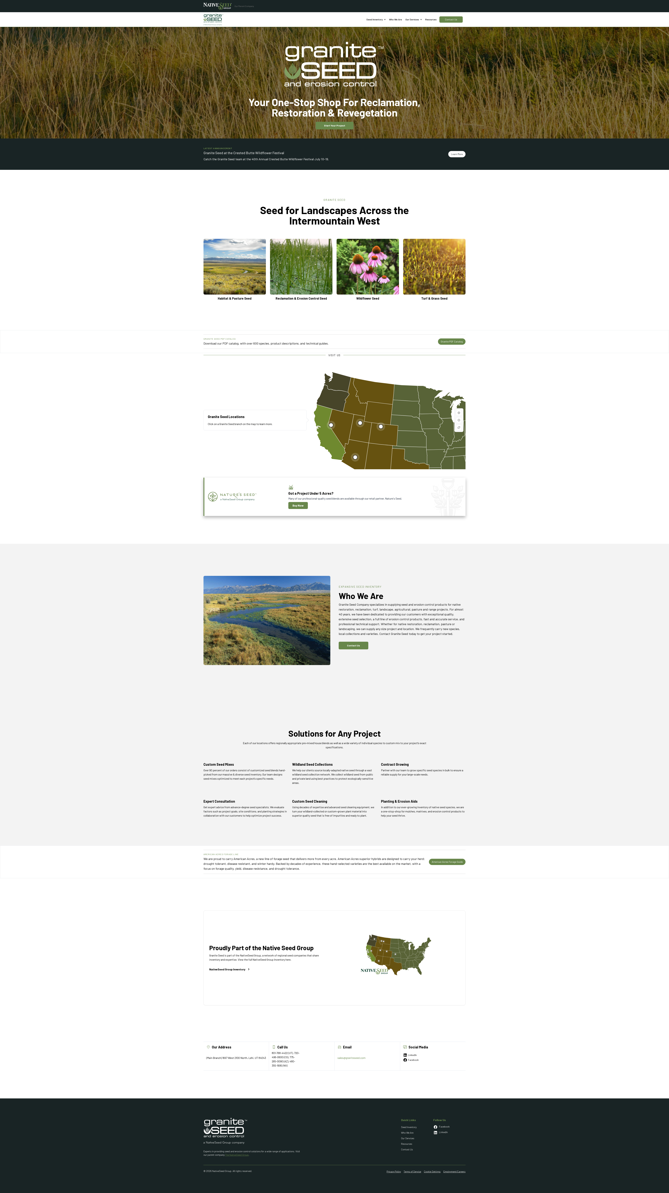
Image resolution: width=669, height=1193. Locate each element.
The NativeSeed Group (237, 1154)
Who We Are (407, 1132)
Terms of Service (412, 1171)
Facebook (413, 1059)
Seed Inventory (409, 1127)
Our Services (407, 1138)
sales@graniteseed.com (351, 1057)
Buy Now (298, 505)
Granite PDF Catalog (452, 341)
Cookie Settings (432, 1171)
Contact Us (451, 19)
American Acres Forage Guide (447, 861)
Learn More (457, 154)
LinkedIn (412, 1054)
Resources (431, 19)
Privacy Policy (394, 1171)
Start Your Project (334, 125)
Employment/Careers (454, 1171)
